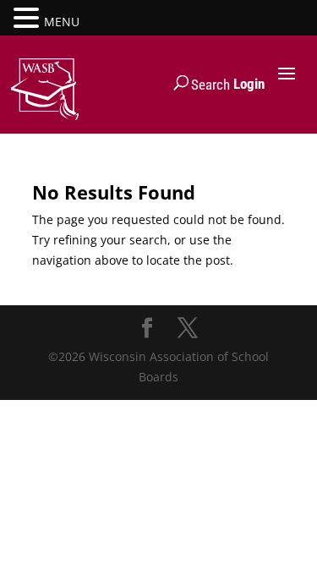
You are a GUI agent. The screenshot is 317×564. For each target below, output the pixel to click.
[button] (29, 19)
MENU (61, 22)
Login (249, 83)
